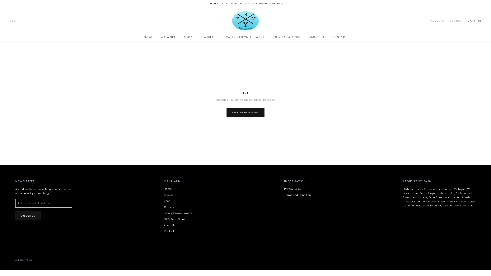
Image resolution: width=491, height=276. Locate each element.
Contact (339, 37)
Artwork (168, 37)
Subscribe (28, 215)
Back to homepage (245, 112)
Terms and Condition (297, 195)
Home (148, 37)
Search (455, 21)
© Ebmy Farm (23, 260)
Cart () (474, 21)
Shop (188, 37)
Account (438, 21)
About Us (316, 37)
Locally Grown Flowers (243, 37)
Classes (207, 37)
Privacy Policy (292, 189)
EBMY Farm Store (287, 37)
